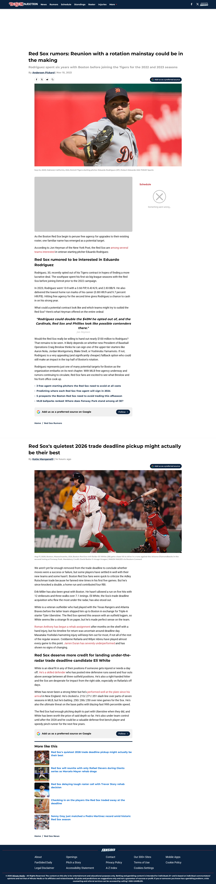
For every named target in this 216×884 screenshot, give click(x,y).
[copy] (52, 79)
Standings (79, 4)
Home (37, 423)
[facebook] (191, 4)
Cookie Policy (173, 862)
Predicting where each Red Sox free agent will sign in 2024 (73, 391)
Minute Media (18, 876)
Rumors (54, 4)
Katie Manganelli (42, 459)
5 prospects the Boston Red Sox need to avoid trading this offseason (79, 396)
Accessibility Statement (80, 867)
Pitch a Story (73, 862)
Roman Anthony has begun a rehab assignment (62, 626)
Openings (71, 856)
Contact (110, 856)
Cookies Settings (144, 867)
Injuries (102, 4)
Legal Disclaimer (44, 867)
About (38, 856)
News (44, 4)
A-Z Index (111, 867)
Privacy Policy (114, 862)
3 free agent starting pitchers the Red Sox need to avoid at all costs (79, 385)
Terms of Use (142, 862)
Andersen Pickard (43, 72)
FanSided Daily (43, 862)
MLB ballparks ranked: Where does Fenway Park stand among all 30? (80, 401)
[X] (197, 4)
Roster (91, 4)
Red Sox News (51, 836)
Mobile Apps (173, 856)
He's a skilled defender (52, 672)
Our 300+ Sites (142, 856)
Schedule (66, 4)
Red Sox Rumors (53, 423)
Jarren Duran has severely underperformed (89, 643)
